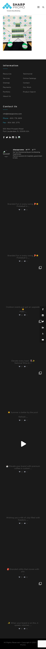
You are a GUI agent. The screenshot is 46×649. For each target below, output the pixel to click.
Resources (7, 74)
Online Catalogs (29, 78)
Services (6, 78)
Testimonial (27, 74)
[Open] (23, 182)
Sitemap (6, 83)
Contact (26, 83)
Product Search (29, 92)
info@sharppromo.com (12, 114)
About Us (7, 96)
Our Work (27, 87)
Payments (7, 87)
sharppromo (22, 164)
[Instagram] (41, 199)
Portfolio (6, 92)
